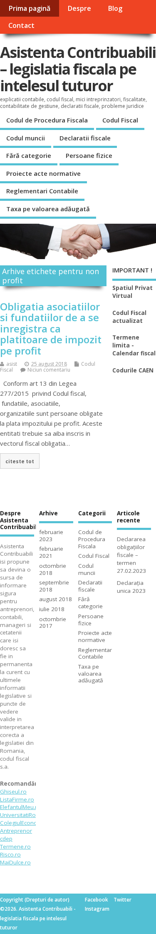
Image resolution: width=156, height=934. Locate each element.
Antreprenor (16, 830)
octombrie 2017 (52, 622)
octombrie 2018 (52, 569)
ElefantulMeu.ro (20, 807)
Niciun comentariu (48, 369)
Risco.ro (10, 854)
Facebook (96, 899)
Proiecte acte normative (43, 173)
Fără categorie (28, 155)
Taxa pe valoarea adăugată (48, 209)
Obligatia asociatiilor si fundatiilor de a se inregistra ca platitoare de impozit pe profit (51, 328)
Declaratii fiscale (85, 138)
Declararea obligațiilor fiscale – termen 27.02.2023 (131, 554)
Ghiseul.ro (13, 791)
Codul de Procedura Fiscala (47, 120)
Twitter (122, 899)
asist (11, 363)
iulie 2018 (51, 609)
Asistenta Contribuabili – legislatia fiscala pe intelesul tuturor (78, 68)
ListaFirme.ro (17, 799)
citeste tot (19, 461)
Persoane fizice (89, 155)
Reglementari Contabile (42, 191)
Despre (79, 8)
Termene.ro (15, 846)
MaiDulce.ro (15, 862)
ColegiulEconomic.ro (27, 823)
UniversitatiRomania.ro (29, 815)
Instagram (97, 908)
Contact (21, 25)
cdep (6, 838)
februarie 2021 (51, 552)
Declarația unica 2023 (131, 586)
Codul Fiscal (120, 120)
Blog (115, 8)
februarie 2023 (51, 535)
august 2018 (55, 599)
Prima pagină (29, 8)
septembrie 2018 (54, 586)
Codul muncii (25, 138)
